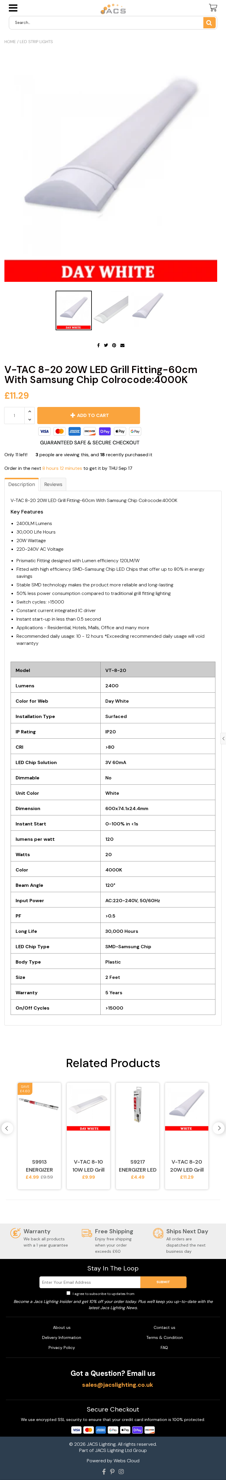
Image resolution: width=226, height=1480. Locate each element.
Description (21, 484)
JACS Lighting (101, 1444)
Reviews (53, 484)
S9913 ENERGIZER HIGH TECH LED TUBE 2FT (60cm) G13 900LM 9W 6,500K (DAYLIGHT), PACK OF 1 (39, 1166)
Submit (163, 1282)
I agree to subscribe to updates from (115, 1293)
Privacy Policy (147, 1293)
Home (10, 41)
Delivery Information (61, 1337)
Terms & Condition (164, 1337)
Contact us (164, 1327)
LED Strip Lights (36, 41)
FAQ (164, 1347)
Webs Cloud (126, 1461)
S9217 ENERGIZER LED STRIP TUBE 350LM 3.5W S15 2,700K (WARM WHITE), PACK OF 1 (137, 1166)
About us (62, 1327)
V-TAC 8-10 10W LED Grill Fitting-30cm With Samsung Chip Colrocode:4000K (88, 1166)
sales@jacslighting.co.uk (117, 1384)
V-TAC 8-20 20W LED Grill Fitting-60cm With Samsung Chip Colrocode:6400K (187, 1166)
